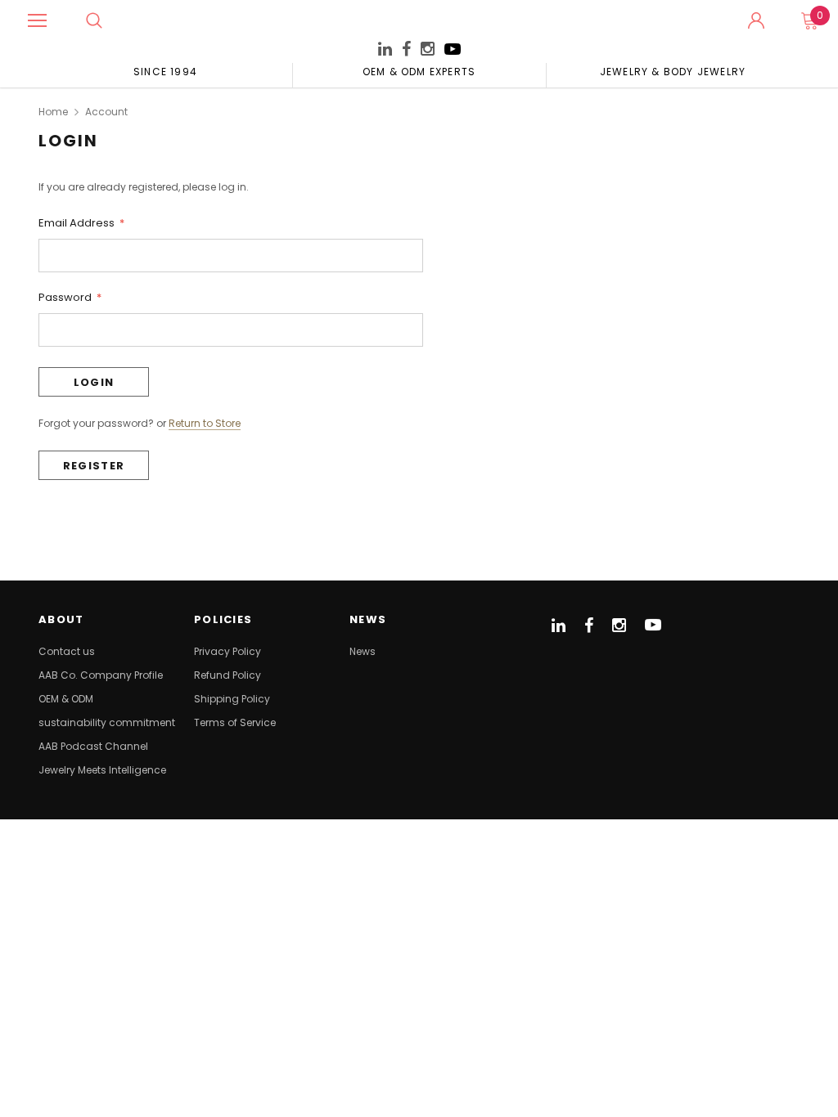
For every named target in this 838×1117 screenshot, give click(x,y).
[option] (165, 71)
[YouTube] (452, 54)
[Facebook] (406, 49)
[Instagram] (428, 51)
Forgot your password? (96, 423)
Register (93, 465)
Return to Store (205, 423)
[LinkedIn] (385, 51)
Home (53, 112)
